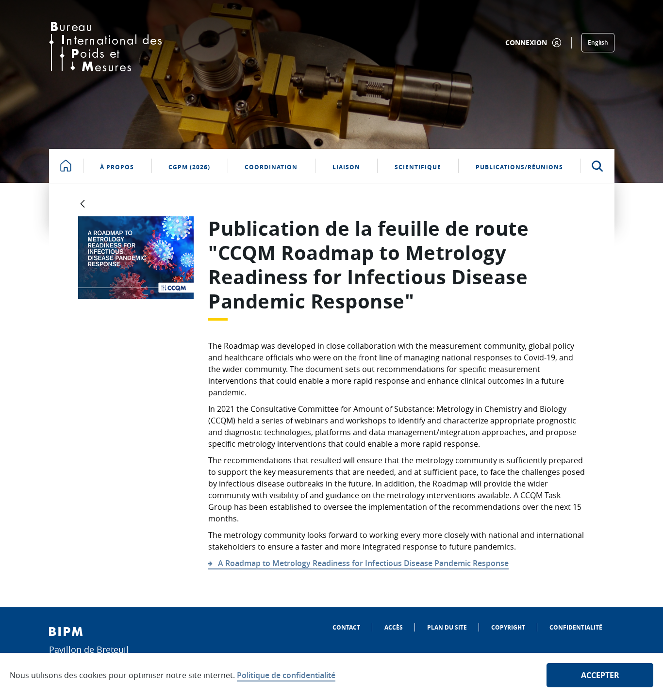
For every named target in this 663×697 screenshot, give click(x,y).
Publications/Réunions (519, 167)
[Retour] (82, 204)
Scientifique (418, 167)
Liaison (346, 167)
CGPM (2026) (189, 167)
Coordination (271, 167)
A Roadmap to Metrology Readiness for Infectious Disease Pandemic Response (363, 563)
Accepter (600, 675)
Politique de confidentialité (286, 675)
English (598, 42)
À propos (117, 167)
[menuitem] (346, 627)
